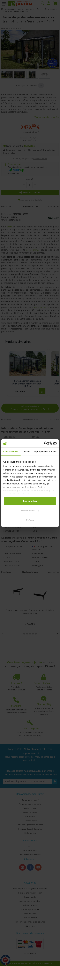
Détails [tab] (26, 451)
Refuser (30, 520)
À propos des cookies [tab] (45, 451)
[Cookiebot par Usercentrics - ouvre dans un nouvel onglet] (44, 443)
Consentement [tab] (10, 451)
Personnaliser (28, 510)
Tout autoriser (30, 501)
